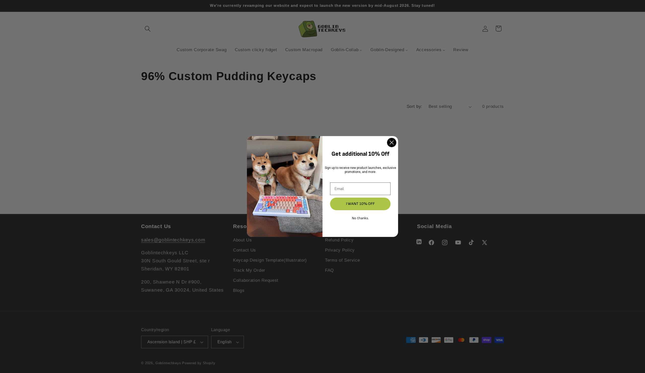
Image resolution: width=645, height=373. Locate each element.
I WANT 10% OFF (360, 203)
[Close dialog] (391, 142)
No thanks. (360, 218)
